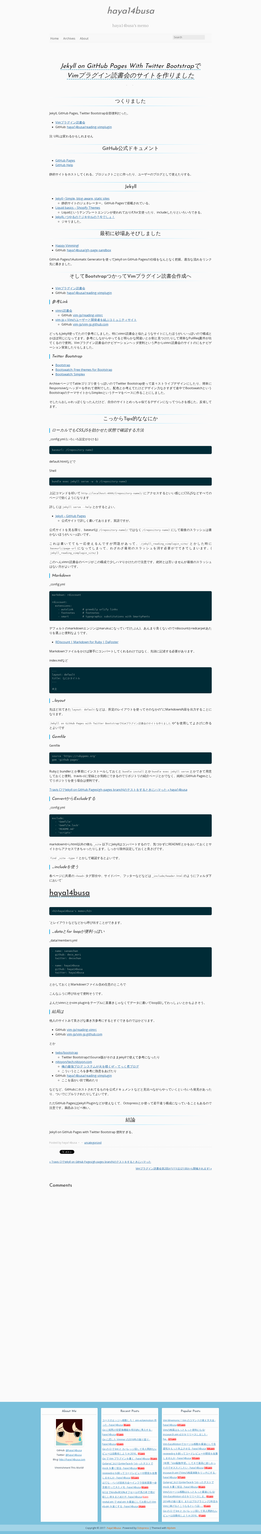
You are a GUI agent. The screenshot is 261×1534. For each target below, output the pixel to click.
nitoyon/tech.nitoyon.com (73, 1062)
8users (145, 1497)
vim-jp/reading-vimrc (88, 315)
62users (120, 1444)
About (84, 38)
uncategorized (92, 1142)
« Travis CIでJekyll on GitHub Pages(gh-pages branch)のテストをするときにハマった (100, 1162)
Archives (69, 38)
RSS (209, 38)
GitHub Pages (65, 160)
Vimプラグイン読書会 (70, 122)
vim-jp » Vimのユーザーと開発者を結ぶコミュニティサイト (96, 320)
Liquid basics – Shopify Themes (77, 208)
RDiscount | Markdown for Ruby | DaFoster (86, 642)
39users (153, 1458)
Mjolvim (171, 1528)
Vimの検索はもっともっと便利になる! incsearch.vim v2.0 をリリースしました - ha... (185, 1434)
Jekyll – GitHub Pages (70, 516)
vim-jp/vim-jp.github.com (90, 324)
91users (141, 1453)
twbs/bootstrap (66, 1053)
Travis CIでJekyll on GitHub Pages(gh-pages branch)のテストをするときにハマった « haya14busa (118, 790)
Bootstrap (62, 365)
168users (211, 1448)
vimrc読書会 (63, 310)
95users (209, 1496)
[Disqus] (130, 1241)
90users (144, 1487)
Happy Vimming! (67, 245)
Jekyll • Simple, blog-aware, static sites (82, 198)
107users (181, 1477)
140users (208, 1467)
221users (172, 1439)
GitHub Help (64, 165)
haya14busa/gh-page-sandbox (89, 250)
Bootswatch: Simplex (70, 374)
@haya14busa (74, 1450)
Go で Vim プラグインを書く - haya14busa (126, 1458)
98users (141, 1468)
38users (126, 1425)
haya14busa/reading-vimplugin (89, 127)
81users (120, 1434)
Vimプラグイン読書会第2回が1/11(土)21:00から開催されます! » (174, 1168)
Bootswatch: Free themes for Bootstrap (83, 370)
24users (142, 1506)
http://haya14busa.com (72, 1459)
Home (54, 38)
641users (181, 1425)
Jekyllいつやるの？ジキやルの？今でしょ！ (85, 217)
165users (135, 1477)
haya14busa (130, 11)
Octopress (143, 1528)
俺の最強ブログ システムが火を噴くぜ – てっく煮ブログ (100, 1066)
